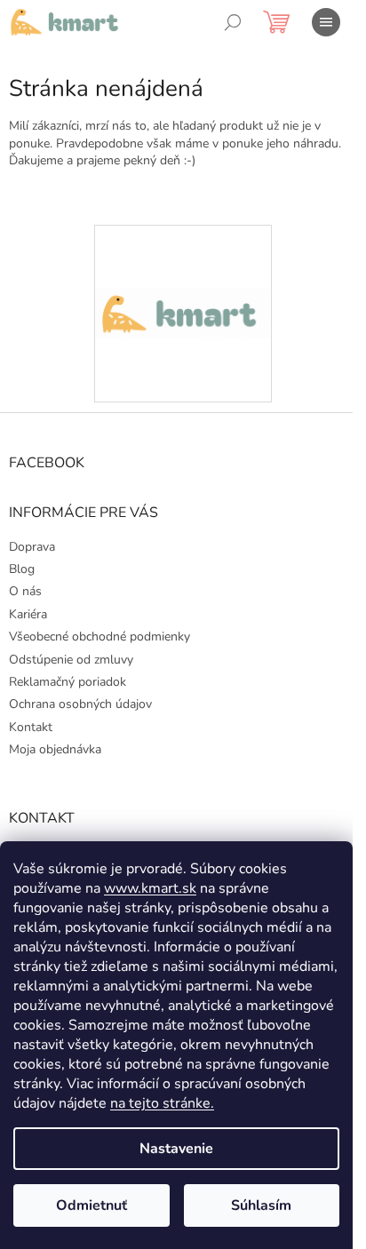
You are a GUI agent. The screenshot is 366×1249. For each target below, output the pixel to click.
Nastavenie (176, 1148)
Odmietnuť (91, 1205)
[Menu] (326, 22)
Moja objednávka (55, 749)
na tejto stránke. (162, 1103)
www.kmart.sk (150, 888)
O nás (25, 591)
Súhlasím (261, 1205)
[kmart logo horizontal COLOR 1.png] (183, 250)
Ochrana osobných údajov (80, 704)
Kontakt (30, 727)
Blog (22, 569)
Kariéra (28, 614)
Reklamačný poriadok (67, 681)
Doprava (32, 546)
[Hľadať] (233, 22)
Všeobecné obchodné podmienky (99, 636)
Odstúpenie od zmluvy (71, 659)
